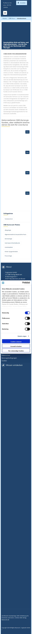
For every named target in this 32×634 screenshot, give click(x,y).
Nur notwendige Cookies (16, 351)
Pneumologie (8, 256)
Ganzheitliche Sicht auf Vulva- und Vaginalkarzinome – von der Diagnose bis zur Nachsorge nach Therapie (16, 45)
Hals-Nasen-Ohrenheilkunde (12, 243)
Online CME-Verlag (20, 618)
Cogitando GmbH (25, 627)
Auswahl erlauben (16, 346)
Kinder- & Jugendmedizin (11, 251)
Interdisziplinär (9, 247)
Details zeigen (22, 336)
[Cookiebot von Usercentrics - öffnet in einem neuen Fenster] (22, 283)
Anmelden (23, 3)
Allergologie (8, 230)
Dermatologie (8, 239)
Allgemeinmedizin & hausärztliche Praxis (15, 234)
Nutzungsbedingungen (9, 358)
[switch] (27, 318)
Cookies (4, 361)
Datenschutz (6, 355)
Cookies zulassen (16, 341)
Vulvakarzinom (9, 219)
